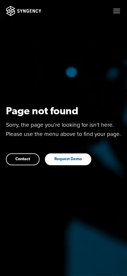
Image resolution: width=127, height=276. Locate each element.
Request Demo (68, 159)
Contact (22, 159)
